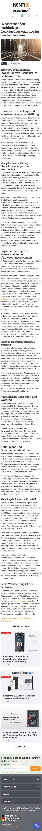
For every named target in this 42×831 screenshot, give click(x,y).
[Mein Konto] (29, 16)
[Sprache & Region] (21, 16)
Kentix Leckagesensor (22, 601)
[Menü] (4, 16)
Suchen (35, 768)
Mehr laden (21, 747)
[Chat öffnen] (36, 825)
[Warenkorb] (37, 16)
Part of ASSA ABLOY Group (11, 826)
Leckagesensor (6, 299)
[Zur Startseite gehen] (21, 7)
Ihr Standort (5, 764)
